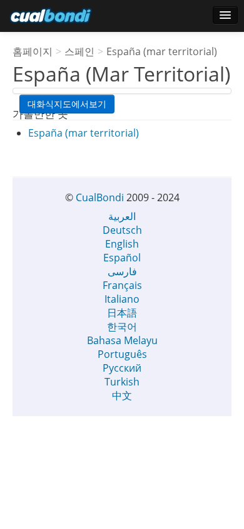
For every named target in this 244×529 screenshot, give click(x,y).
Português (122, 354)
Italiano (122, 299)
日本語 (122, 313)
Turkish (122, 382)
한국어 (122, 326)
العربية (122, 216)
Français (122, 285)
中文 (122, 395)
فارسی (122, 271)
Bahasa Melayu (122, 340)
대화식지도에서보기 (67, 104)
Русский (122, 368)
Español (122, 257)
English (122, 244)
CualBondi (100, 197)
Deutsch (122, 230)
